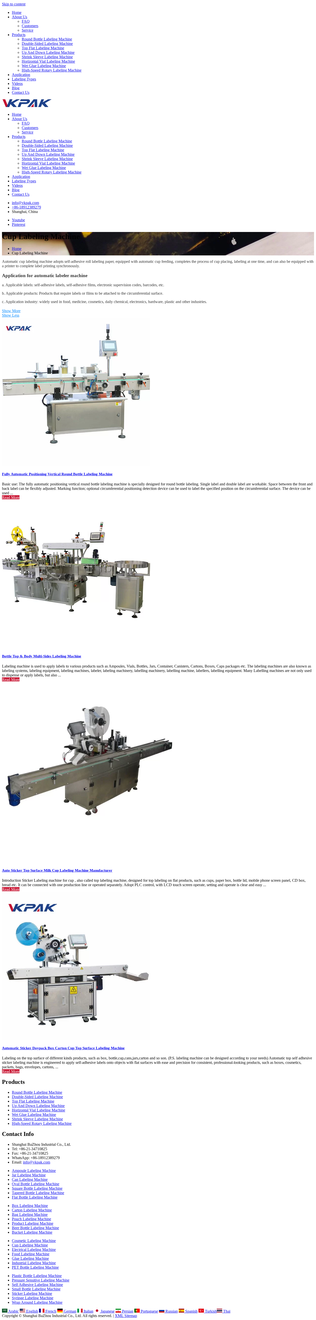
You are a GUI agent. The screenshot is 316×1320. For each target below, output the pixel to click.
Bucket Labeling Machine (32, 1232)
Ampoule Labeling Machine (34, 1170)
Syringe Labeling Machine (32, 1298)
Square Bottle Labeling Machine (37, 1188)
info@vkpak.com (25, 203)
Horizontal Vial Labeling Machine (48, 61)
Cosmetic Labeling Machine (34, 1241)
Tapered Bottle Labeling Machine (38, 1193)
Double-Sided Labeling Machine (47, 43)
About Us (19, 17)
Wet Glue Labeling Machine (44, 66)
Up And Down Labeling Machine (48, 52)
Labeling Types (24, 79)
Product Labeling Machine (32, 1223)
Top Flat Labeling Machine (43, 48)
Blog (16, 88)
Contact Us (20, 92)
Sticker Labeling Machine (32, 1293)
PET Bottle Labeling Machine (35, 1267)
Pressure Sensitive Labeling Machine (40, 1280)
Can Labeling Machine (30, 1179)
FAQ (26, 21)
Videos (17, 83)
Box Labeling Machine (30, 1206)
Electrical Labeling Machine (34, 1249)
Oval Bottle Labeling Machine (35, 1184)
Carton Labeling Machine (32, 1210)
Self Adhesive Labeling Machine (37, 1284)
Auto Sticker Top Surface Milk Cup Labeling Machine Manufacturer (57, 870)
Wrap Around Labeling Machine (37, 1302)
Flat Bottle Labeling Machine (35, 1197)
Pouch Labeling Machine (31, 1219)
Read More (11, 497)
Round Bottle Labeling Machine (47, 39)
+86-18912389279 (26, 207)
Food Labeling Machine (30, 1254)
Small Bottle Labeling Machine (36, 1289)
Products (18, 35)
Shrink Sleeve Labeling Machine (47, 57)
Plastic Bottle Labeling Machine (37, 1276)
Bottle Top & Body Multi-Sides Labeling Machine (41, 656)
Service (27, 30)
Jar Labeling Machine (29, 1175)
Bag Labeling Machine (30, 1214)
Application (21, 75)
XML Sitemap (126, 1316)
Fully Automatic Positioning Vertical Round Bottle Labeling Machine (57, 474)
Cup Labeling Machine (30, 1245)
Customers (30, 26)
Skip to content (13, 4)
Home (16, 12)
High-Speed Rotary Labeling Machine (51, 70)
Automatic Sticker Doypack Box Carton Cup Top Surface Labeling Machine (63, 1048)
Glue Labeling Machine (30, 1258)
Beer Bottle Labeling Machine (35, 1228)
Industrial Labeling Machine (34, 1263)
